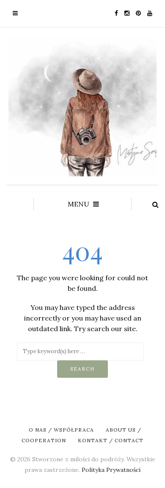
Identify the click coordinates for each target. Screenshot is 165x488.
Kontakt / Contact (110, 440)
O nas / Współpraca (61, 430)
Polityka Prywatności (111, 470)
